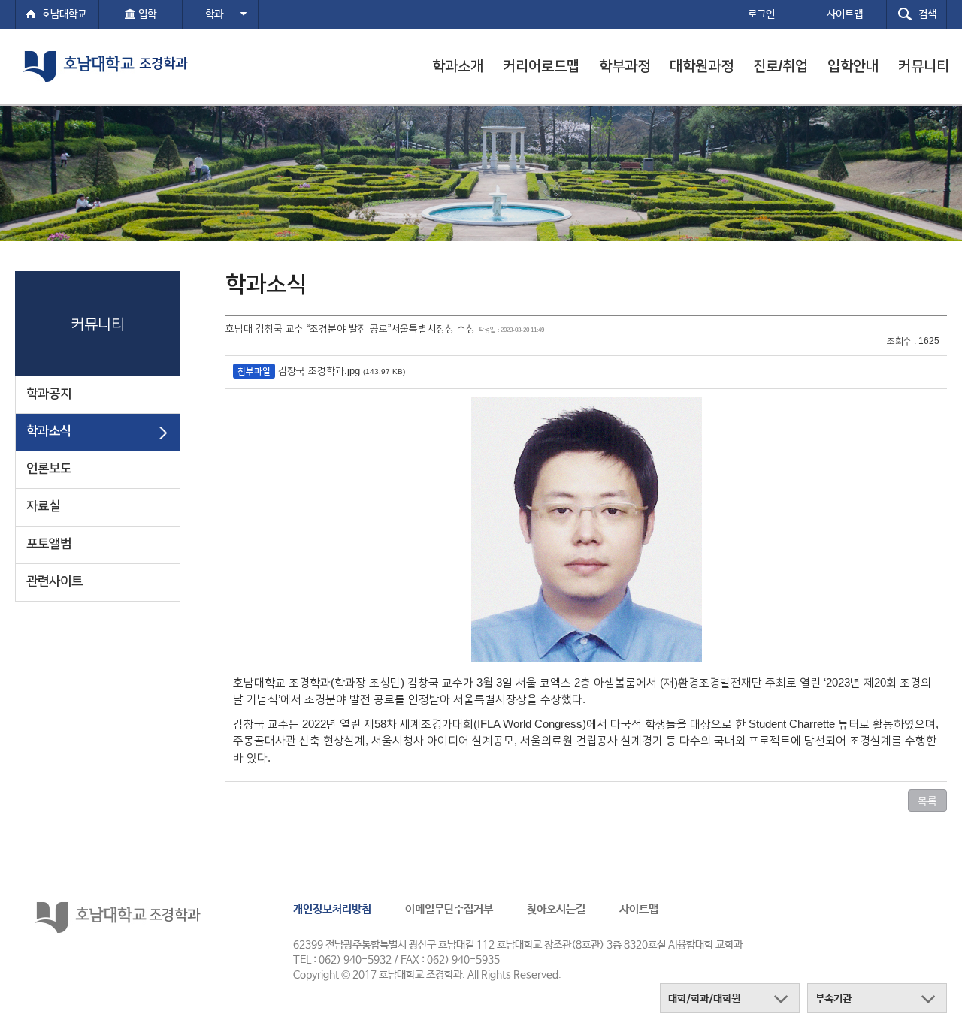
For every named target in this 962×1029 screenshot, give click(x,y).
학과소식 (48, 431)
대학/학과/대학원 (704, 999)
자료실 (43, 506)
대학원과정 (702, 66)
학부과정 (624, 66)
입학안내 (853, 66)
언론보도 (48, 468)
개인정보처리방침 (332, 909)
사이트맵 (638, 909)
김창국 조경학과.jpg (319, 370)
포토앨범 (48, 543)
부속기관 (833, 999)
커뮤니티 (923, 66)
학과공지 (48, 393)
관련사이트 (54, 581)
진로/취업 (780, 66)
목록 (927, 801)
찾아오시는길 (556, 909)
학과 (215, 14)
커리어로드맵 (541, 66)
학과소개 (457, 66)
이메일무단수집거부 (449, 909)
